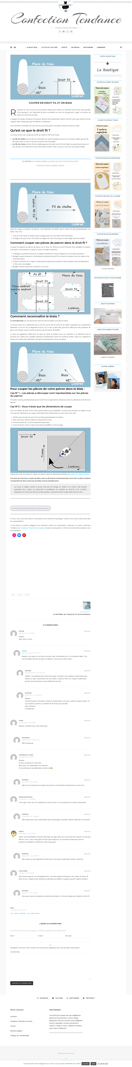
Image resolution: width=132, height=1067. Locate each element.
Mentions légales (16, 1031)
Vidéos (64, 47)
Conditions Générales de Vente (21, 1021)
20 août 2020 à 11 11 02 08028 (27, 799)
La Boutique (32, 47)
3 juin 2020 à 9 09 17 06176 (26, 757)
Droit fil (27, 595)
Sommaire (101, 47)
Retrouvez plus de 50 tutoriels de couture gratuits (30, 508)
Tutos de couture (49, 47)
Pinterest (31, 528)
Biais (13, 595)
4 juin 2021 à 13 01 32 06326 (26, 873)
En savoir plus (103, 1063)
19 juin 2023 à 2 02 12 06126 (18, 910)
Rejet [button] (93, 1064)
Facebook (75, 47)
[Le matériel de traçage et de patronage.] (87, 605)
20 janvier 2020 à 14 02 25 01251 (31, 740)
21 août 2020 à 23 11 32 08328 (30, 816)
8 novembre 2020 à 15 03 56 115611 (35, 673)
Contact (13, 1026)
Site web (68, 936)
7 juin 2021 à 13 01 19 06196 (29, 893)
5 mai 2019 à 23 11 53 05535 (26, 633)
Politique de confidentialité (19, 1035)
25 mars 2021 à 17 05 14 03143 (33, 695)
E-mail (40, 936)
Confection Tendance (66, 18)
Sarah (24, 651)
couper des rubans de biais (79, 474)
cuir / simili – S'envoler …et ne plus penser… (25, 913)
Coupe (20, 595)
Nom (12, 936)
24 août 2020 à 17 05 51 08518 (27, 833)
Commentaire (15, 952)
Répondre (87, 631)
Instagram (88, 47)
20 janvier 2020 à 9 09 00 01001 (27, 722)
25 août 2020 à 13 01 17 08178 (30, 856)
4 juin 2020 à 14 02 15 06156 (29, 782)
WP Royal (71, 1053)
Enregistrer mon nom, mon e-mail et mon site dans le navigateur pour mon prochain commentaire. (45, 948)
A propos (13, 1016)
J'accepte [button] (85, 1064)
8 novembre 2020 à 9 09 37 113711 (31, 653)
